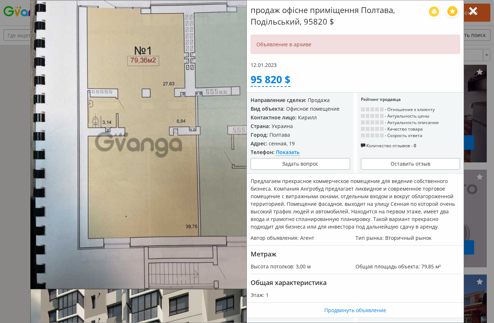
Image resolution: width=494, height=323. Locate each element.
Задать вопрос (300, 163)
